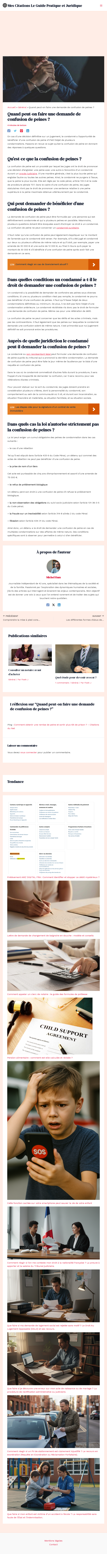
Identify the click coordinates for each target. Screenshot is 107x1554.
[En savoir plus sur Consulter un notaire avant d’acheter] (30, 654)
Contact (53, 1544)
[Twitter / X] (53, 604)
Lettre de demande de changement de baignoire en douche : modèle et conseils (50, 935)
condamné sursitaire (67, 227)
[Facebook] (9, 130)
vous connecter (28, 752)
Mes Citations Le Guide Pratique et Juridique (45, 5)
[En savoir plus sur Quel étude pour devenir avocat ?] (77, 658)
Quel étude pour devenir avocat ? (76, 677)
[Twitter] (15, 130)
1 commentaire (62, 683)
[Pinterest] (21, 130)
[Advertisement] (53, 32)
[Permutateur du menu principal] (101, 6)
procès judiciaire (28, 173)
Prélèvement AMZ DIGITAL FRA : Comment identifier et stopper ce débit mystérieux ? (53, 877)
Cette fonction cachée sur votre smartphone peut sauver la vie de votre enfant (49, 1203)
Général (11, 679)
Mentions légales (53, 1540)
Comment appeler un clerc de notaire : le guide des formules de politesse (47, 994)
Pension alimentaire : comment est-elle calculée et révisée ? (40, 1057)
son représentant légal (38, 354)
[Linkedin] (27, 130)
